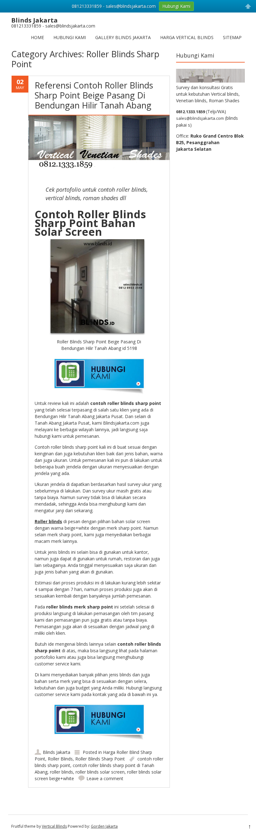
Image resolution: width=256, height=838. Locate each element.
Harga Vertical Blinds (187, 37)
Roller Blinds (60, 759)
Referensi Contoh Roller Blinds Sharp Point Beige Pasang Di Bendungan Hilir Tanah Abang (94, 95)
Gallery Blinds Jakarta (123, 37)
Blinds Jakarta (56, 752)
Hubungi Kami (69, 37)
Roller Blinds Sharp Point (100, 759)
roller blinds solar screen (100, 772)
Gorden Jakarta (104, 826)
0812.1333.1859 (190, 111)
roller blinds (61, 772)
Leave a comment (104, 778)
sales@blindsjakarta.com (200, 118)
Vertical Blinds (54, 826)
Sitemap (232, 37)
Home (37, 37)
